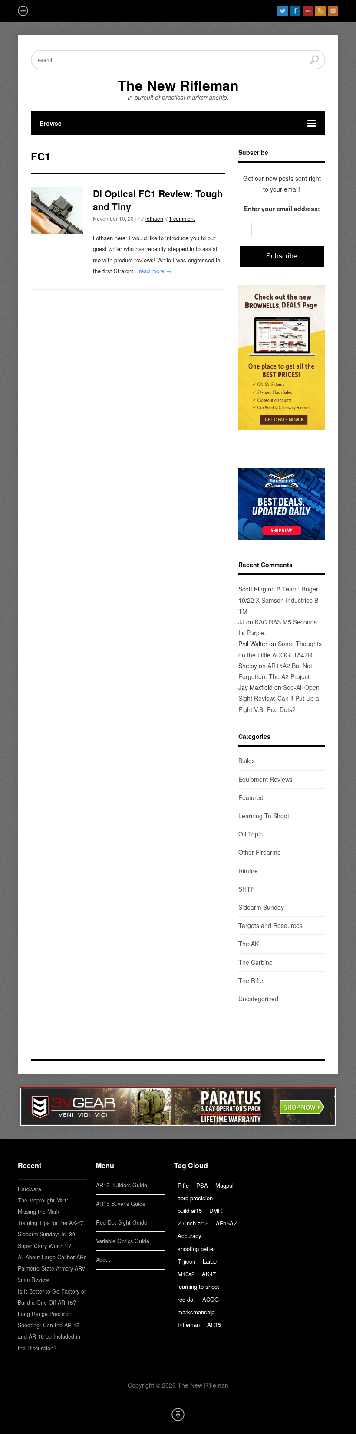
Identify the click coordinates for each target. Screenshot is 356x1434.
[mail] (333, 11)
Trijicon (186, 1261)
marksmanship (196, 1312)
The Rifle (250, 980)
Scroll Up (178, 1414)
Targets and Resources (270, 925)
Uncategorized (258, 998)
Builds (246, 760)
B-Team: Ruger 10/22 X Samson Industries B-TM (279, 600)
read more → (155, 271)
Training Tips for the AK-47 (50, 1223)
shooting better (196, 1249)
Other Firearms (259, 852)
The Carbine (255, 962)
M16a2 (186, 1274)
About (103, 1260)
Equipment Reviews (265, 779)
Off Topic (250, 834)
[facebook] (295, 11)
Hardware (29, 1189)
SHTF (246, 889)
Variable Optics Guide (122, 1241)
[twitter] (282, 11)
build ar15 (190, 1210)
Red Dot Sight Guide (121, 1222)
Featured (251, 797)
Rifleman (189, 1324)
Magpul (224, 1185)
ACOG (210, 1299)
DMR (215, 1210)
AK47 (209, 1274)
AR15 (214, 1324)
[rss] (320, 11)
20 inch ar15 (193, 1223)
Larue (210, 1261)
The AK (248, 943)
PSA (202, 1185)
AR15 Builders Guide (121, 1185)
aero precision (195, 1198)
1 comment (182, 218)
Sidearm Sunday (261, 907)
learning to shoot (198, 1286)
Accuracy (189, 1235)
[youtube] (308, 11)
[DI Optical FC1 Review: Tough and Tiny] (57, 210)
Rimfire (248, 870)
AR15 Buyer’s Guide (120, 1204)
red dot (186, 1299)
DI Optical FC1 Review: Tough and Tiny (158, 199)
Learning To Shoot (263, 815)
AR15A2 (226, 1223)
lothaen (154, 218)
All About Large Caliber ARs (52, 1257)
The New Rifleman (178, 85)
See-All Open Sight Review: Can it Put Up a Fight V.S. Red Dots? (279, 698)
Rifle (183, 1185)
